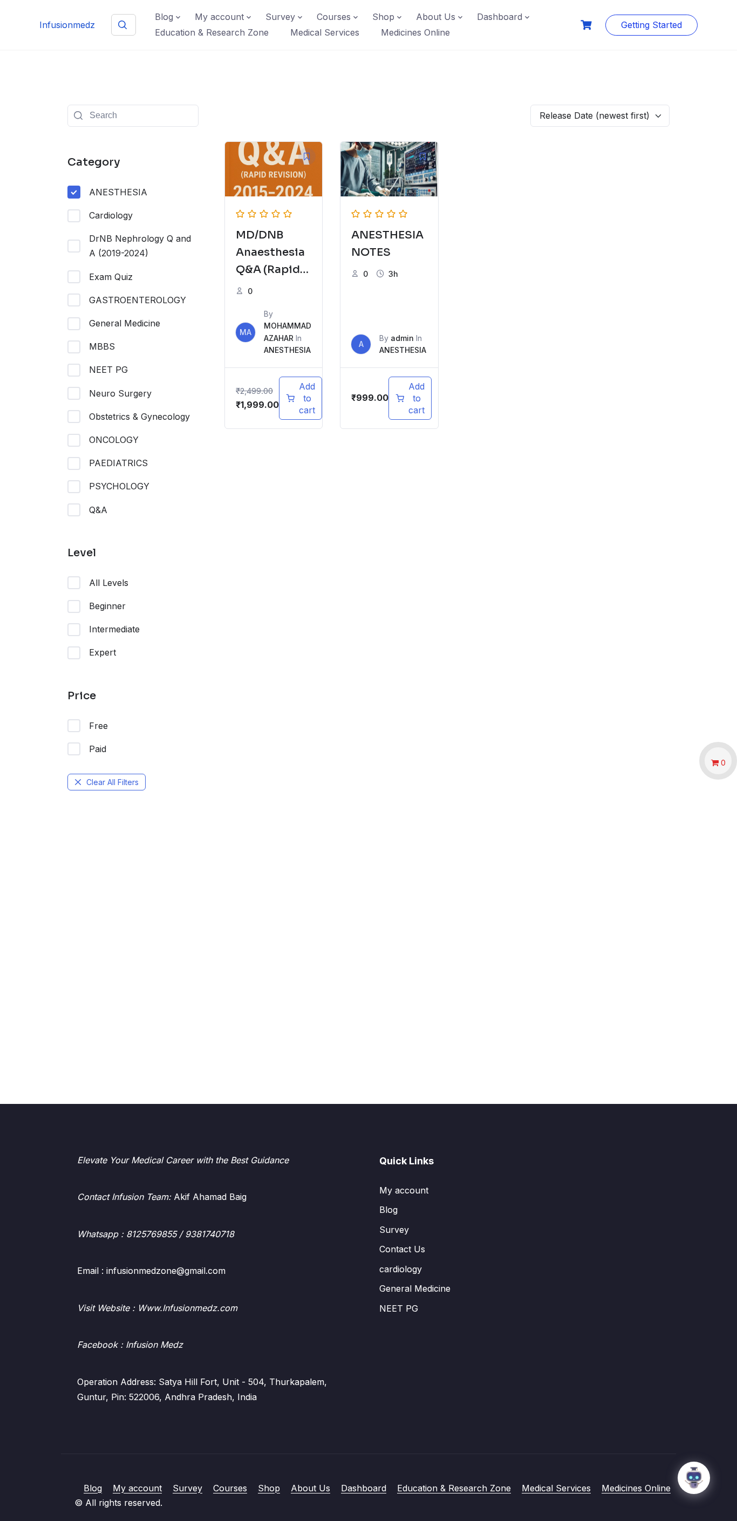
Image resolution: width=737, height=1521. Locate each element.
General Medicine (124, 323)
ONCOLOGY (114, 439)
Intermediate (114, 629)
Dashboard (499, 16)
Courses (334, 16)
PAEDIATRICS (118, 463)
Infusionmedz (67, 24)
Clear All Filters (112, 782)
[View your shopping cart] (588, 25)
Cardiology (111, 215)
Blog (164, 16)
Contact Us (402, 1249)
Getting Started (651, 24)
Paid (97, 749)
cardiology (400, 1269)
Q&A (98, 509)
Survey (280, 16)
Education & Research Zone (212, 32)
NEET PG (108, 369)
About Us (435, 16)
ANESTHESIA (118, 192)
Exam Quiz (111, 276)
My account (219, 16)
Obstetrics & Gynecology (139, 416)
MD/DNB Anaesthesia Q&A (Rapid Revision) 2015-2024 (270, 269)
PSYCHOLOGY (119, 486)
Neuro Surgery (120, 393)
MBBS (102, 346)
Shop (383, 16)
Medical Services (324, 32)
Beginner (107, 606)
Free (98, 725)
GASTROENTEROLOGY (137, 300)
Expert (102, 652)
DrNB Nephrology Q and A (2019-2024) (140, 245)
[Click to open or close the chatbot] (694, 1478)
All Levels (108, 582)
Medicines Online (415, 32)
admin (402, 338)
